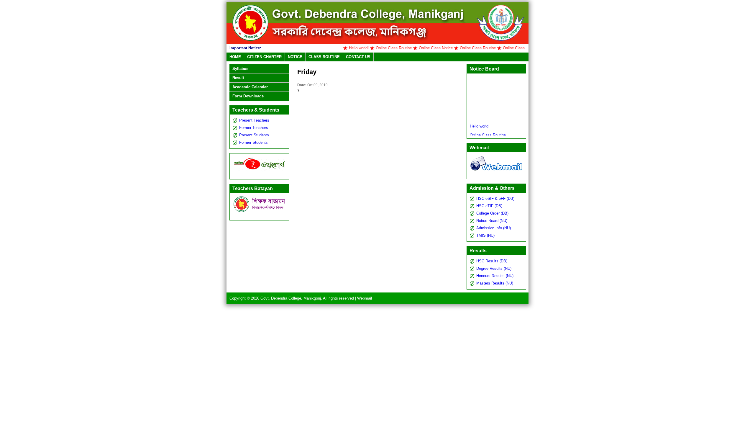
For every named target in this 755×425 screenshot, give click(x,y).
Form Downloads (248, 96)
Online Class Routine (383, 48)
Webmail (364, 298)
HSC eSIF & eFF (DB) (495, 198)
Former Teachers (253, 127)
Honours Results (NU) (494, 276)
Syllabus (240, 68)
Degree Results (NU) (493, 268)
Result (238, 78)
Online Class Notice (425, 48)
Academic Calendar (250, 87)
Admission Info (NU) (493, 228)
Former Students (253, 142)
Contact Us (358, 57)
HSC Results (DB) (491, 261)
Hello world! (348, 48)
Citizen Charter (264, 57)
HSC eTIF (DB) (489, 206)
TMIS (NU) (485, 235)
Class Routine (324, 57)
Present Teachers (254, 120)
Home (235, 57)
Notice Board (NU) (491, 220)
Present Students (254, 135)
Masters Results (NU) (494, 283)
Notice (295, 57)
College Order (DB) (492, 213)
